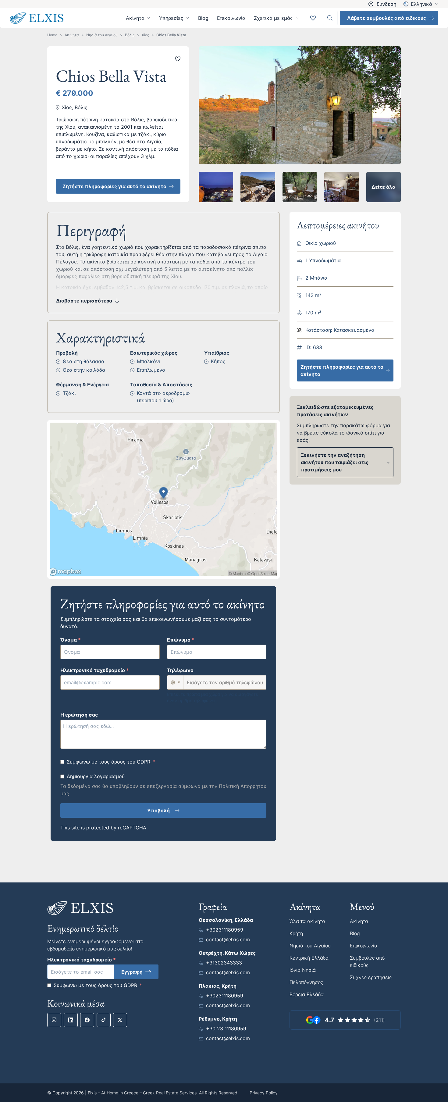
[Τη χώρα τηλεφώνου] (175, 682)
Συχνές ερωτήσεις (371, 977)
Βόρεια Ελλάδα (307, 994)
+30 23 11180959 (226, 1028)
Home (52, 35)
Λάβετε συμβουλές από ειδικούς (386, 18)
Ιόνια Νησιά (303, 970)
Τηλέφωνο (180, 670)
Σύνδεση (386, 4)
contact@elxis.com (228, 939)
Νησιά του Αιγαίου (102, 35)
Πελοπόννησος (306, 982)
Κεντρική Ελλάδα (309, 958)
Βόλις (129, 35)
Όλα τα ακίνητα (307, 921)
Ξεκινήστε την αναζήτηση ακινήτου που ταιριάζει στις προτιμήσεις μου (334, 462)
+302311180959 (224, 930)
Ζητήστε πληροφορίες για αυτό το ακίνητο (114, 186)
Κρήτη (296, 933)
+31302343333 (224, 963)
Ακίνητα (72, 35)
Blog (203, 18)
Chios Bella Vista (171, 35)
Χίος (145, 35)
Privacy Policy (264, 1092)
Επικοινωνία (231, 18)
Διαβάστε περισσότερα (84, 301)
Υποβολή (158, 810)
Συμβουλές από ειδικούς (367, 961)
